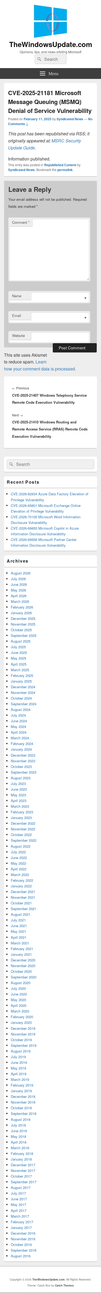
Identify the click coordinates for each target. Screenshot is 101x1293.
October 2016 (21, 1244)
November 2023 (23, 760)
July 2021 (18, 920)
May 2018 (18, 1136)
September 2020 (23, 977)
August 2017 (20, 1187)
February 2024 (22, 743)
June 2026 (19, 584)
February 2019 (22, 1085)
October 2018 (21, 1107)
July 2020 (18, 988)
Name (16, 295)
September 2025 (23, 635)
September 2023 (23, 772)
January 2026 (21, 612)
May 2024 (18, 726)
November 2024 (23, 692)
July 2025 (18, 646)
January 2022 (21, 885)
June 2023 (19, 789)
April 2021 (18, 937)
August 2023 (20, 777)
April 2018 (18, 1142)
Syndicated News (70, 118)
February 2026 (22, 607)
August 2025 (20, 641)
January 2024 (21, 749)
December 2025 (23, 618)
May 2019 (18, 1068)
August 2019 (20, 1051)
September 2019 (23, 1045)
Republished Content (60, 164)
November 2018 (23, 1102)
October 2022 (21, 834)
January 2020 (21, 1022)
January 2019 (21, 1090)
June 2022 (19, 857)
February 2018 (22, 1153)
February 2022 (22, 880)
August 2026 (20, 573)
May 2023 (18, 794)
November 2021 (23, 897)
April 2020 (18, 1005)
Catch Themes (64, 1285)
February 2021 (22, 948)
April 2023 (18, 800)
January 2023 (21, 817)
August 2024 (20, 709)
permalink (65, 169)
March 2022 (20, 874)
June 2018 (19, 1130)
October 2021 (21, 903)
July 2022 (18, 851)
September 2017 (23, 1181)
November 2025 (23, 624)
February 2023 (22, 811)
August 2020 (20, 982)
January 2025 (21, 681)
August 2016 (20, 1255)
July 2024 (18, 715)
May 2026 (18, 590)
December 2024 (23, 686)
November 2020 (23, 965)
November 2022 (23, 828)
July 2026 (18, 578)
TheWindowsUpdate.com (50, 44)
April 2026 (18, 595)
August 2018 (20, 1119)
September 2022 (23, 840)
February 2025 (22, 675)
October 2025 (21, 629)
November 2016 (23, 1238)
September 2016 (23, 1250)
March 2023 (20, 806)
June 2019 (19, 1062)
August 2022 (20, 846)
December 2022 (23, 823)
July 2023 (18, 783)
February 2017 (22, 1221)
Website (18, 335)
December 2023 (23, 755)
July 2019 (18, 1056)
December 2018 (23, 1096)
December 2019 (23, 1028)
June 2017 (19, 1198)
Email (16, 315)
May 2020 (18, 999)
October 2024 (21, 698)
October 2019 (21, 1039)
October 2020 (21, 971)
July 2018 (18, 1125)
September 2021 (23, 908)
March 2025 (20, 669)
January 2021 (21, 954)
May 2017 (18, 1204)
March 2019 (20, 1079)
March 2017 (20, 1216)
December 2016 (23, 1233)
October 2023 (21, 766)
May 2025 (18, 658)
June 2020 (19, 994)
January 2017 (21, 1227)
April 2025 (18, 664)
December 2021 (23, 891)
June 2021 (19, 925)
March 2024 (20, 737)
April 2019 (18, 1073)
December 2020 (23, 960)
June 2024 (19, 720)
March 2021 (20, 942)
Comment (21, 222)
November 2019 (23, 1034)
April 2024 (18, 732)
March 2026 (20, 601)
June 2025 (19, 652)
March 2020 (20, 1011)
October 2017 (21, 1176)
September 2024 (23, 703)
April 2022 (18, 868)
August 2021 (20, 914)
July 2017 (18, 1193)
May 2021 (18, 931)
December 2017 (23, 1164)
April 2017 (18, 1210)
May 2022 (18, 863)
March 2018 (20, 1147)
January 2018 (21, 1159)
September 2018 (23, 1113)
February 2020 (22, 1016)
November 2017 (23, 1170)
